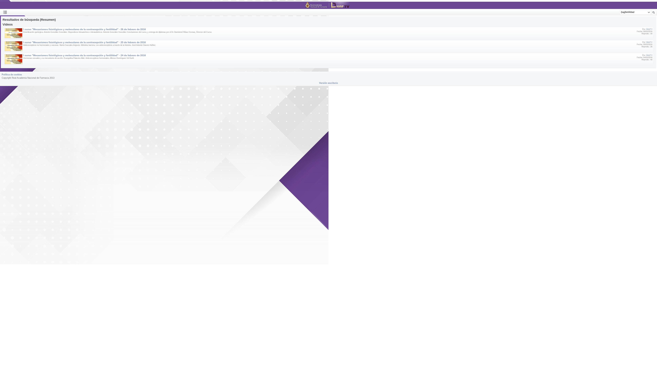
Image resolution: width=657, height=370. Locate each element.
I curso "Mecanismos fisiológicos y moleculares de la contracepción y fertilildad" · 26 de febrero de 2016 (84, 29)
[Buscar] (653, 12)
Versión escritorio (328, 83)
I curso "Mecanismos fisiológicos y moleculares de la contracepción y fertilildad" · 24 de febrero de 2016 (84, 55)
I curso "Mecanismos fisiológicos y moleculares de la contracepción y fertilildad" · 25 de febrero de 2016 (84, 42)
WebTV (649, 29)
